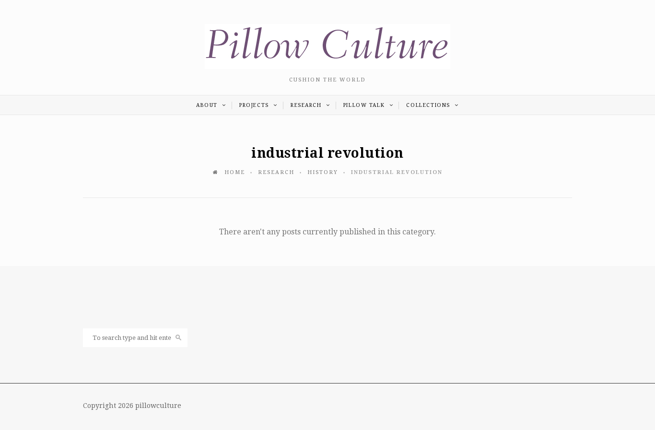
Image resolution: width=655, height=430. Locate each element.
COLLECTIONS (429, 105)
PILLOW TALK (365, 105)
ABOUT (208, 105)
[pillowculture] (327, 66)
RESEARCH (307, 105)
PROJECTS (255, 105)
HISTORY (322, 172)
